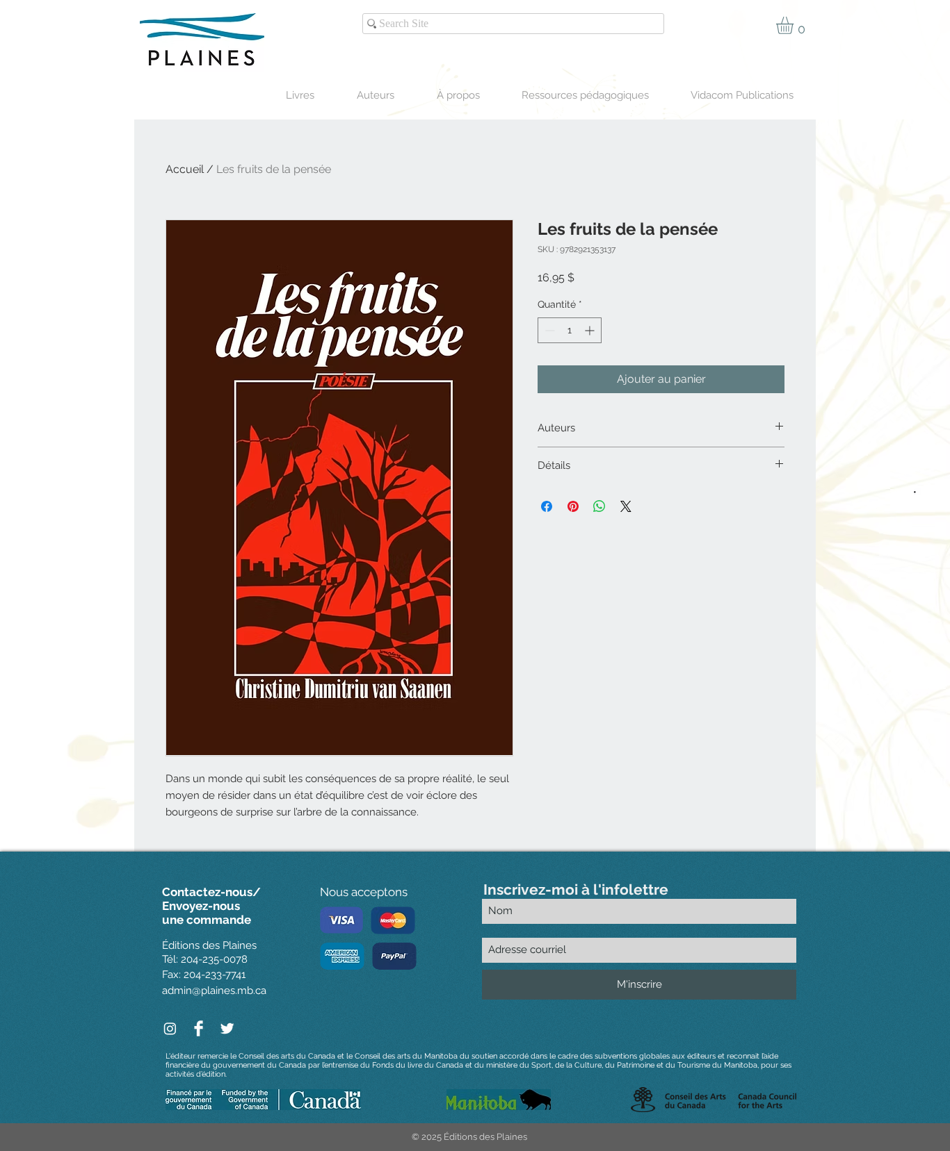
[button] (795, 25)
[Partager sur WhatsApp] (599, 506)
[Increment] (590, 330)
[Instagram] (170, 1028)
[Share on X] (626, 506)
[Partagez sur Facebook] (546, 506)
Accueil (185, 169)
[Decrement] (548, 330)
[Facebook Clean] (199, 1028)
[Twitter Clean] (227, 1028)
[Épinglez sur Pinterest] (573, 506)
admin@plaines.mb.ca (214, 990)
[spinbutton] (569, 330)
